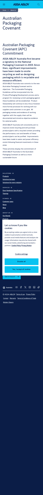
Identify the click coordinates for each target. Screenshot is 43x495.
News (5, 205)
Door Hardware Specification (12, 191)
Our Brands (6, 216)
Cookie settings (21, 254)
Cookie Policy (16, 246)
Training (5, 194)
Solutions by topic (9, 179)
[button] (13, 10)
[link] (6, 10)
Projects (5, 219)
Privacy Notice (26, 246)
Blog (4, 208)
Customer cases (8, 202)
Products (6, 176)
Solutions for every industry (12, 183)
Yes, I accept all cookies (21, 269)
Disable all (21, 262)
